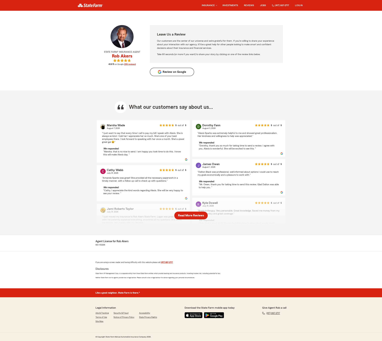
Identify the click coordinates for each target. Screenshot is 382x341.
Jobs (263, 5)
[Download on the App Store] (193, 315)
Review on (174, 71)
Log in (299, 5)
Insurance (208, 5)
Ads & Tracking (102, 313)
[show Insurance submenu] (216, 5)
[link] (90, 5)
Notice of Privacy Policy (124, 317)
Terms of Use (101, 317)
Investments (230, 5)
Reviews (249, 5)
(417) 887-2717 (282, 5)
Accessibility (144, 313)
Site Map (99, 321)
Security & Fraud (121, 313)
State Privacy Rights (148, 317)
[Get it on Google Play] (214, 315)
